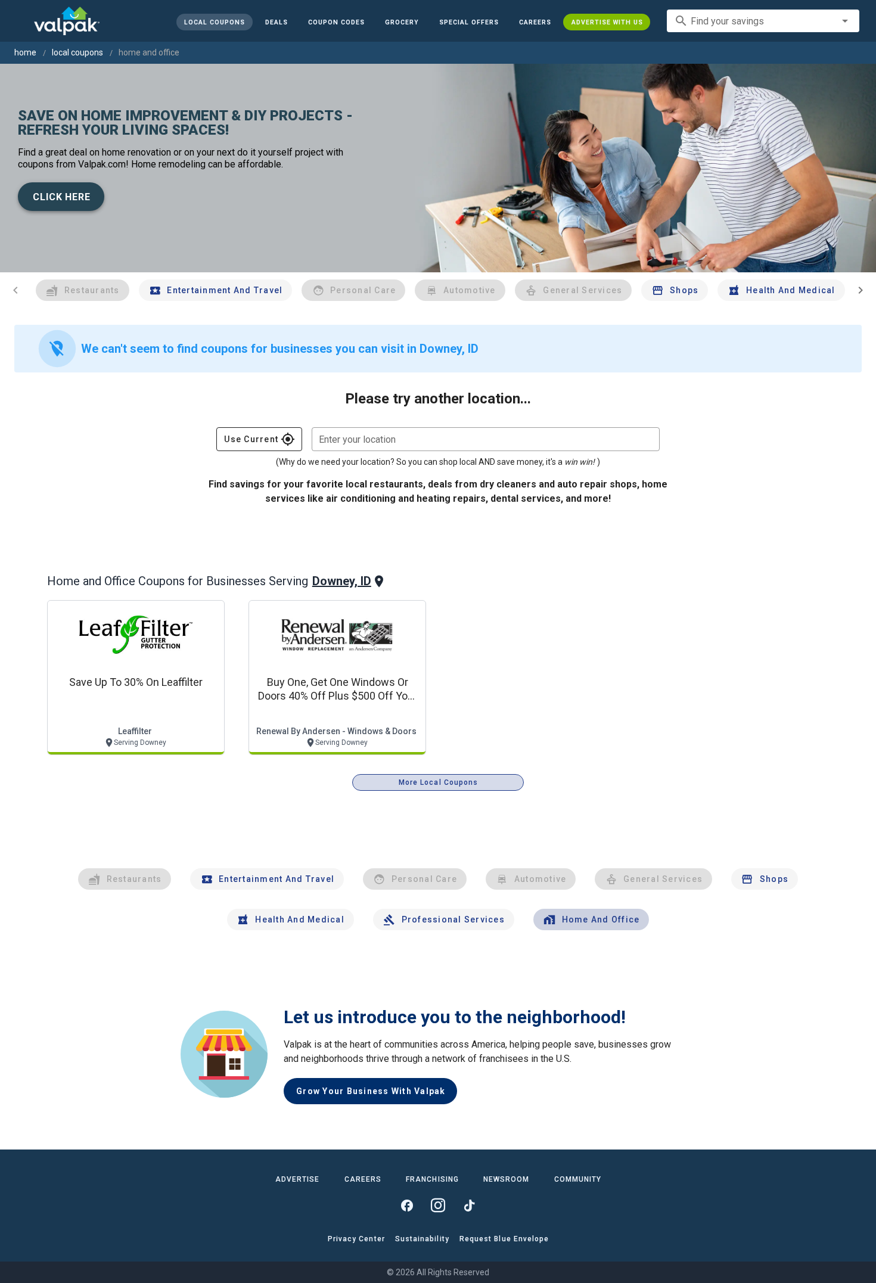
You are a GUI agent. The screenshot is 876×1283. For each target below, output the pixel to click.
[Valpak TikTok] (469, 1205)
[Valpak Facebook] (407, 1205)
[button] (468, 22)
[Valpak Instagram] (438, 1205)
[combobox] (763, 21)
